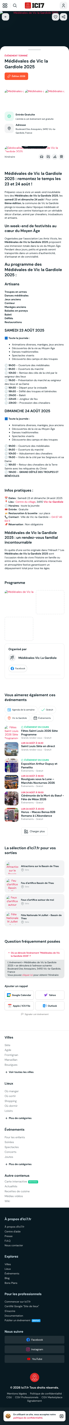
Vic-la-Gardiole (53, 502)
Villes (9, 1037)
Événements (44, 718)
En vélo (55, 157)
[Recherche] (17, 5)
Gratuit (49, 709)
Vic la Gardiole (19, 718)
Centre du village (26, 501)
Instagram (37, 1349)
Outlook (52, 1005)
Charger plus (37, 831)
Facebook (20, 668)
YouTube (37, 1359)
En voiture (41, 157)
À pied (48, 157)
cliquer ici (27, 975)
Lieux (9, 1083)
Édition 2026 (18, 76)
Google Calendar (21, 995)
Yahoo (52, 995)
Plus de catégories (20, 1118)
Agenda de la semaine (23, 709)
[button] (55, 17)
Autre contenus (17, 1176)
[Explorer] (5, 5)
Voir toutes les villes (21, 1072)
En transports (61, 157)
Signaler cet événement (37, 1014)
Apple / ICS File (21, 1005)
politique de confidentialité (28, 1417)
